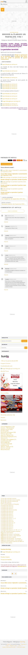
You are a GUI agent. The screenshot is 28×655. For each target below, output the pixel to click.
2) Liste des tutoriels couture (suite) (10, 500)
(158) (8, 432)
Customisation (14, 32)
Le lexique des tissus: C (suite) (9, 510)
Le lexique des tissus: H (7, 517)
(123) (7, 435)
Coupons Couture (5, 363)
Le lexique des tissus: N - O (8, 523)
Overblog (22, 642)
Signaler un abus (13, 645)
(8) (5, 448)
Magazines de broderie (7, 533)
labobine (9, 644)
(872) (7, 428)
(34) (5, 442)
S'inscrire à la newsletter (7, 164)
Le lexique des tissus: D (7, 511)
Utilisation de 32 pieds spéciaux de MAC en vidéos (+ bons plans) (12, 542)
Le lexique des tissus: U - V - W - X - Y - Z (11, 530)
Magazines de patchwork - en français (11, 538)
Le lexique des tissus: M (7, 521)
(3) (5, 449)
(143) (6, 434)
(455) (7, 429)
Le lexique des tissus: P (7, 524)
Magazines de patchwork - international (11, 540)
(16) (5, 445)
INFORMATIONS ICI (22, 566)
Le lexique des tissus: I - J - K (8, 518)
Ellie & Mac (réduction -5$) (8, 415)
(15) (7, 446)
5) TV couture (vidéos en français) (10, 504)
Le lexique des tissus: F (7, 514)
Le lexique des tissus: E (7, 513)
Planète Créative (5, 557)
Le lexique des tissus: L (7, 520)
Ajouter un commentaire (12, 211)
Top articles (23, 644)
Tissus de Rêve (5, 393)
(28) (6, 444)
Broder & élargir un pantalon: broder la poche (14, 588)
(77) (4, 438)
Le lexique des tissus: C (7, 508)
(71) (8, 439)
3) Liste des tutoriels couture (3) (9, 501)
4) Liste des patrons (6, 503)
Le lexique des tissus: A (7, 505)
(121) (8, 436)
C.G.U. (20, 645)
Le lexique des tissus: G (7, 515)
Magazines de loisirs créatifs (8, 537)
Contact (7, 645)
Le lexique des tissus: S (7, 527)
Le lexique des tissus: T (7, 528)
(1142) (8, 426)
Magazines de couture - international (11, 535)
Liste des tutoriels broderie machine (10, 531)
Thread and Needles (6, 559)
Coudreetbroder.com (6, 366)
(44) (6, 441)
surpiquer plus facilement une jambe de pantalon (14, 56)
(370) (4, 431)
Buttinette (3, 420)
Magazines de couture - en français (10, 534)
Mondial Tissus (5, 371)
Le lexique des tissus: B (7, 507)
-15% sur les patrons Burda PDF (9, 361)
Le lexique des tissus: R (7, 525)
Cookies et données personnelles (9, 647)
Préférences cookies (21, 647)
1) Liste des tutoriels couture (8, 498)
